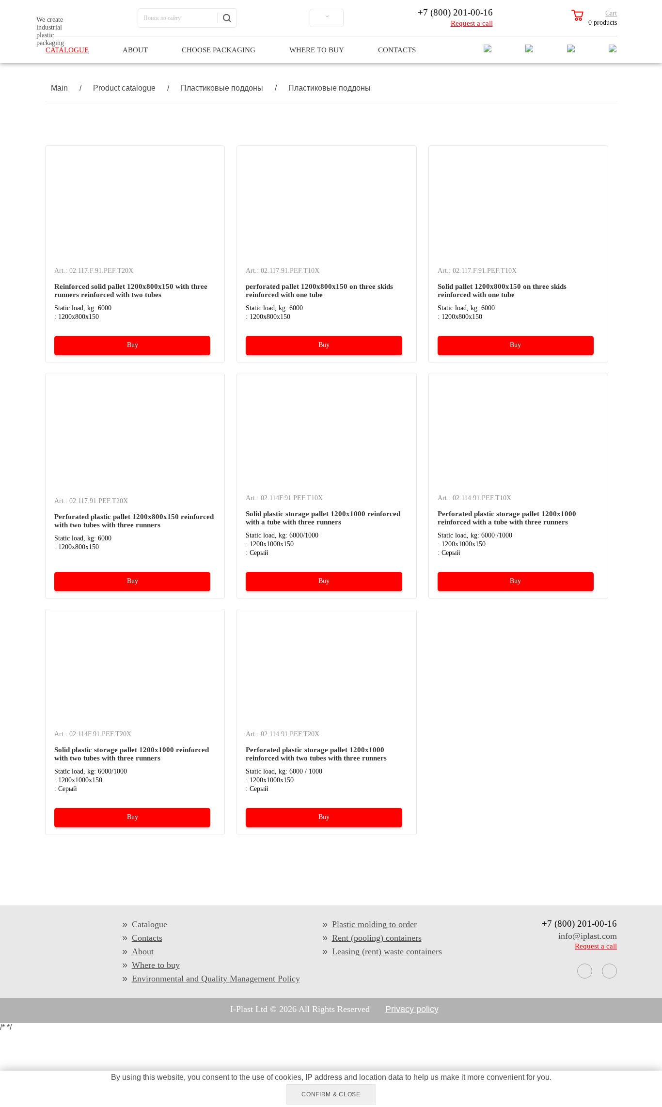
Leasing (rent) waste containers (387, 951)
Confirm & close (331, 1094)
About (135, 50)
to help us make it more (445, 1077)
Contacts (397, 50)
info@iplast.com (587, 936)
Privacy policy (412, 1009)
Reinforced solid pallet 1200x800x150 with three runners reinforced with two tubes (130, 291)
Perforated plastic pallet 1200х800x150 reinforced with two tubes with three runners (134, 521)
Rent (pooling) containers (377, 938)
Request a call (472, 23)
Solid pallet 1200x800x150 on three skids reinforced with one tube (502, 291)
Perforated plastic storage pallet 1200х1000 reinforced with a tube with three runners (507, 518)
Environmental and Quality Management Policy (216, 978)
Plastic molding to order (374, 924)
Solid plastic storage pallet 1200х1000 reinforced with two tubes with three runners (131, 754)
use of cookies (276, 1077)
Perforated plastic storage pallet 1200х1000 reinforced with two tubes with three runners (316, 754)
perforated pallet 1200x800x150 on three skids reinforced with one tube (319, 291)
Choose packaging (218, 50)
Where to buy (316, 50)
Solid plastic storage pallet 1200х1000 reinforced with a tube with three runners (323, 518)
